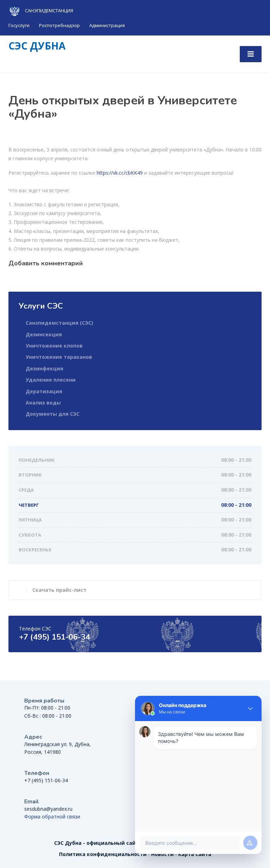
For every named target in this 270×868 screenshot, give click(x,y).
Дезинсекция (44, 334)
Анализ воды (43, 402)
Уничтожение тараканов (59, 357)
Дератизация (44, 391)
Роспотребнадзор (59, 25)
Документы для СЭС (52, 413)
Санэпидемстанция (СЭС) (59, 322)
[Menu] (251, 54)
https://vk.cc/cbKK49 (120, 172)
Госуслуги (19, 25)
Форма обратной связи (52, 816)
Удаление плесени (51, 379)
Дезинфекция (44, 368)
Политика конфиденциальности (103, 854)
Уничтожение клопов (54, 345)
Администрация (107, 25)
